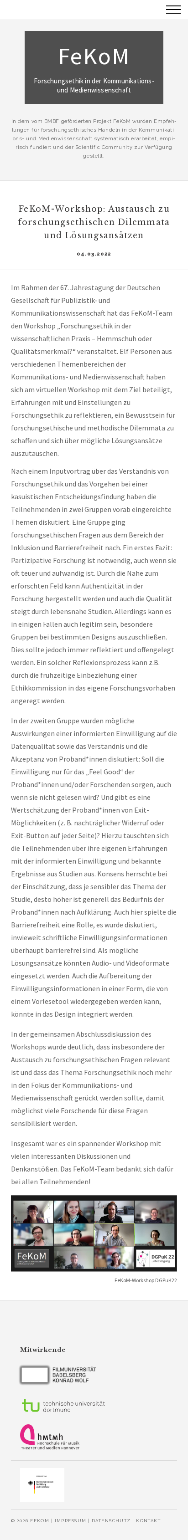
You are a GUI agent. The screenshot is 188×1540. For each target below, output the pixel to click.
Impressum (71, 1520)
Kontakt (148, 1520)
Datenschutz (111, 1520)
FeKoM (94, 67)
